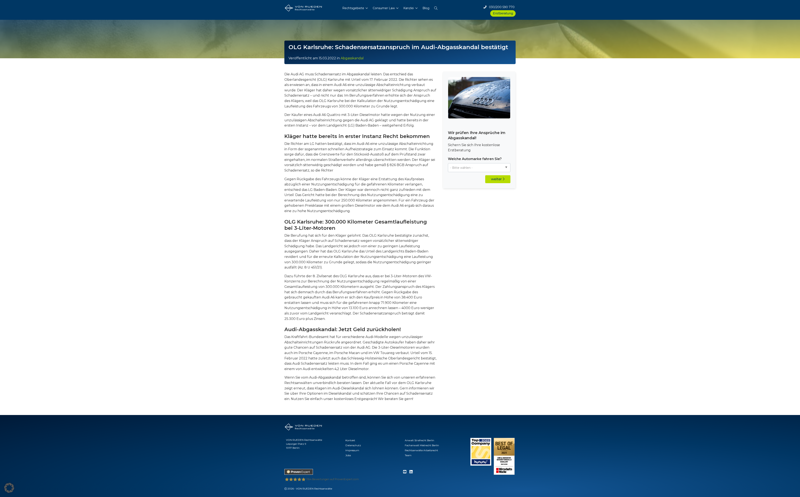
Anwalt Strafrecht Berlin (419, 440)
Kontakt (350, 440)
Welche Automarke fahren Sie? (475, 159)
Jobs (348, 455)
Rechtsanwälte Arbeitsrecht (421, 450)
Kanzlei (408, 8)
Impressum (352, 450)
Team (408, 455)
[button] (435, 7)
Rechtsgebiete (353, 8)
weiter (496, 179)
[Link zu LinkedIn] (411, 472)
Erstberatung (503, 13)
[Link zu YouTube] (404, 472)
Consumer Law (384, 8)
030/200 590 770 (500, 7)
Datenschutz (353, 445)
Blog (425, 8)
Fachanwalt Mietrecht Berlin (422, 445)
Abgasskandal (352, 58)
